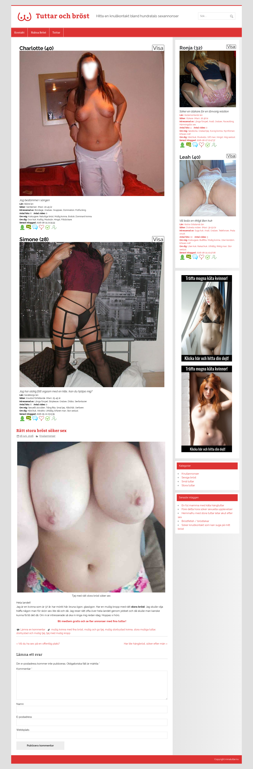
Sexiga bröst (189, 477)
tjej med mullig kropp (58, 633)
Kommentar (24, 669)
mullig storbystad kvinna (119, 629)
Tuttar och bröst (62, 15)
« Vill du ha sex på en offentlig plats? (38, 643)
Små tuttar (188, 481)
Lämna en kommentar (32, 629)
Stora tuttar (188, 485)
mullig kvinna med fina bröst (67, 629)
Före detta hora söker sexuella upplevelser (207, 509)
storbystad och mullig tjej (30, 633)
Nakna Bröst (38, 32)
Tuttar (56, 32)
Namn (20, 704)
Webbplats (22, 730)
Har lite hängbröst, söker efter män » (145, 643)
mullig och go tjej (94, 629)
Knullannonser (47, 436)
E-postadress (24, 717)
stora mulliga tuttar (144, 629)
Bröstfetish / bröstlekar (195, 521)
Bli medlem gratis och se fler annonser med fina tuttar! (92, 621)
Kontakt (19, 32)
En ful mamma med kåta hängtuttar (203, 505)
